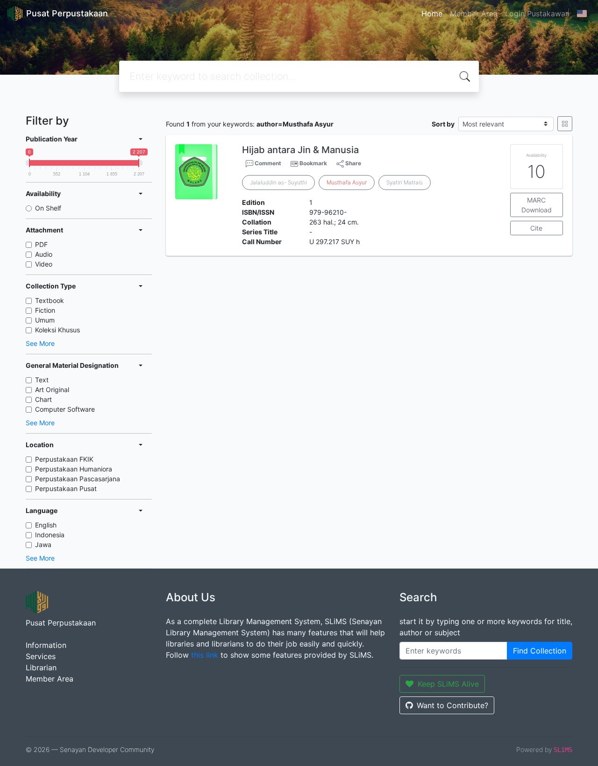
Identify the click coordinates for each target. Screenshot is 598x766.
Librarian (41, 667)
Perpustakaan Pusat (66, 488)
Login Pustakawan (537, 13)
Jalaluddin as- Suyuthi (278, 182)
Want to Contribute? (452, 705)
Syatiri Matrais (404, 182)
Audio (43, 254)
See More (40, 343)
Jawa (43, 544)
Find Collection (539, 650)
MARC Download (536, 205)
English (46, 525)
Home (431, 13)
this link (204, 655)
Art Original (52, 390)
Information (46, 645)
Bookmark (313, 163)
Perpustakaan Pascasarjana (77, 479)
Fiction (45, 310)
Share (352, 163)
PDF (41, 244)
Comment (267, 163)
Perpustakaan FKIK (64, 459)
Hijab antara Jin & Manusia (300, 149)
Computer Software (65, 409)
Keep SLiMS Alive (448, 684)
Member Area (474, 13)
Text (42, 380)
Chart (43, 399)
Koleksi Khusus (57, 330)
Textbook (49, 300)
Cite (536, 228)
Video (43, 264)
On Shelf (48, 208)
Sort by (443, 124)
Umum (45, 320)
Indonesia (49, 535)
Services (41, 656)
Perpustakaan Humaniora (73, 469)
